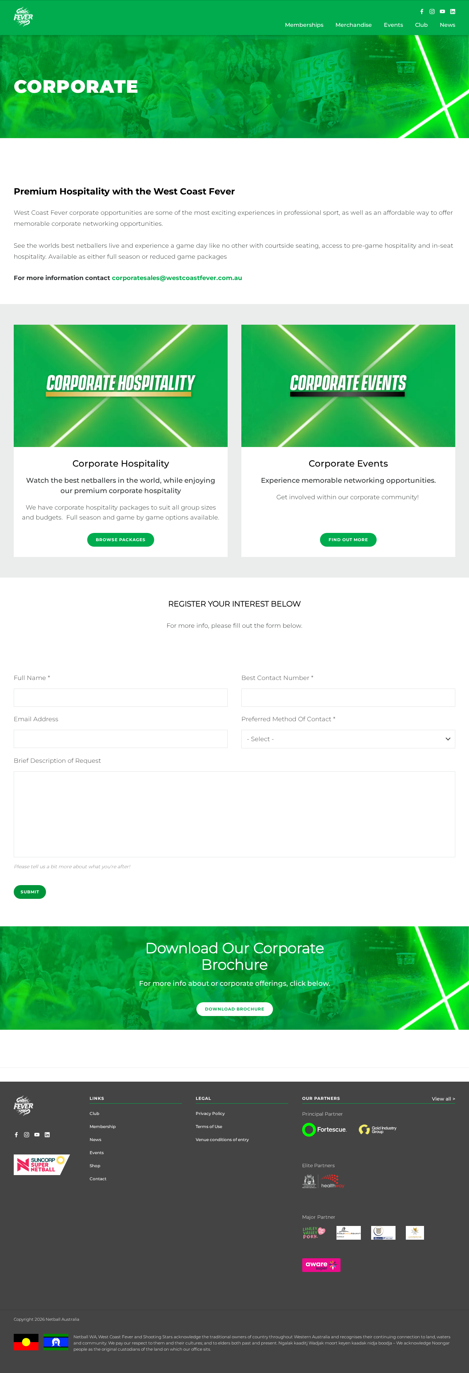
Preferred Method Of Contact (287, 719)
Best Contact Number (276, 678)
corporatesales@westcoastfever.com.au (178, 278)
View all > (443, 1099)
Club (94, 1113)
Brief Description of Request (57, 760)
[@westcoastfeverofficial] (432, 12)
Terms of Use (209, 1126)
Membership (103, 1126)
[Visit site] (384, 1135)
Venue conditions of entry (222, 1139)
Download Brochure (234, 1009)
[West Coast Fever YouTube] (442, 12)
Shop (95, 1165)
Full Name (31, 678)
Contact (98, 1178)
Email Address (36, 719)
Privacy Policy (210, 1113)
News (95, 1139)
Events (97, 1152)
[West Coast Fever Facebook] (421, 12)
